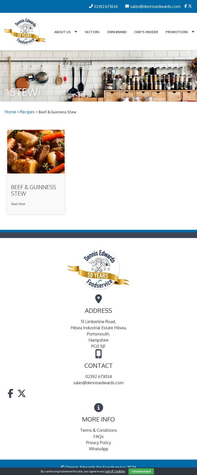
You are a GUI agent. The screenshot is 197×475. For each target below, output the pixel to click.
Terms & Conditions (98, 430)
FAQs (98, 436)
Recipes (27, 111)
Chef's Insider (146, 32)
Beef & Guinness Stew (33, 190)
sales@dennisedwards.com (98, 382)
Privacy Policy (98, 442)
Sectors (92, 32)
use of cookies (115, 471)
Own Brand (116, 32)
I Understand (141, 471)
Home (10, 111)
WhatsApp (98, 448)
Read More (18, 204)
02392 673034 (98, 376)
